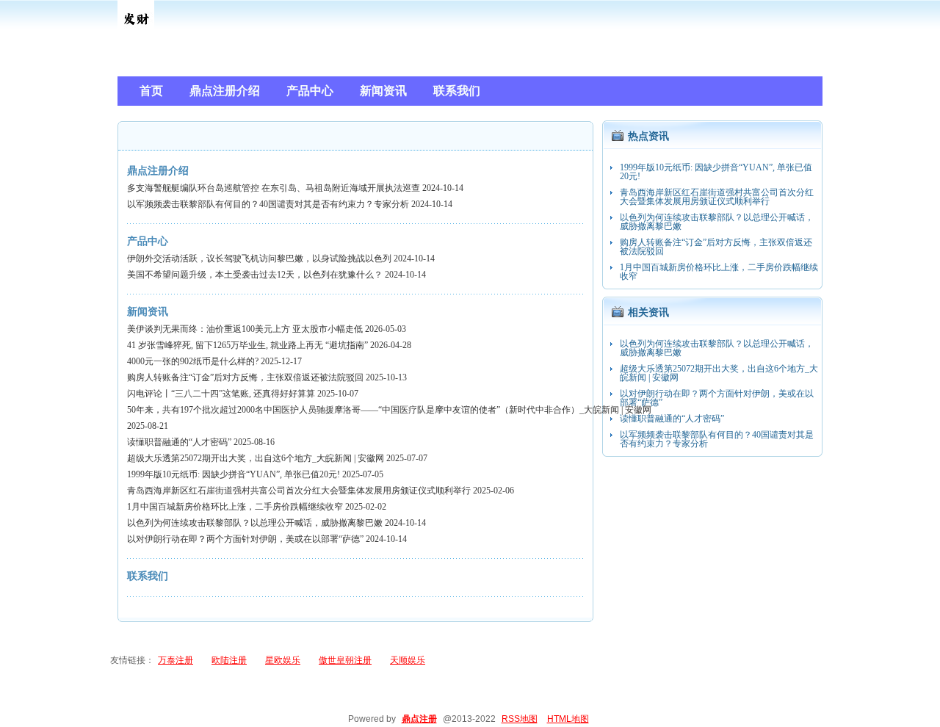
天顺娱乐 (407, 660)
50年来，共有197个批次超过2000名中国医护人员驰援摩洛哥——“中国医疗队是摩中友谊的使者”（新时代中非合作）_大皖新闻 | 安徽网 (389, 410)
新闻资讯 (147, 311)
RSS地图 (520, 719)
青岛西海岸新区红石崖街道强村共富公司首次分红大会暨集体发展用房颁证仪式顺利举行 (299, 490)
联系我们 (147, 576)
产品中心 (147, 241)
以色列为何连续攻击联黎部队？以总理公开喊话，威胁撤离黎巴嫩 (255, 523)
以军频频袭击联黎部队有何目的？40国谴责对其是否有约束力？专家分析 (268, 204)
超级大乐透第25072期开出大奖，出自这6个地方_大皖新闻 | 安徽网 (255, 458)
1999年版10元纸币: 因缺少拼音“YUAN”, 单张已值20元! (233, 474)
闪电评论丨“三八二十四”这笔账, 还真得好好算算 (221, 393)
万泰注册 (175, 660)
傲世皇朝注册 (345, 660)
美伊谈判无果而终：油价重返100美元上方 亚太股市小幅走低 (245, 329)
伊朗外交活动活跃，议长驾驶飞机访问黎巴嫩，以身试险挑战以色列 (259, 258)
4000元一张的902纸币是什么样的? (192, 361)
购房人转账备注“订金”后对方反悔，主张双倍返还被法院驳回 (245, 377)
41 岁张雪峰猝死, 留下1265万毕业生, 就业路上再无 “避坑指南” (247, 345)
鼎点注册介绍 (158, 170)
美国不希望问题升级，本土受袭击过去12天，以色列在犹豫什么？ (255, 275)
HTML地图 (568, 719)
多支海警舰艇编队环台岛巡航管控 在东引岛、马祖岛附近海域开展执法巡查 (273, 188)
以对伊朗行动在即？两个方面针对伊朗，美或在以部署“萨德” (245, 539)
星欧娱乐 (282, 660)
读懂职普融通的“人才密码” (179, 442)
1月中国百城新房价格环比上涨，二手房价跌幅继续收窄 (235, 507)
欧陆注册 (229, 660)
